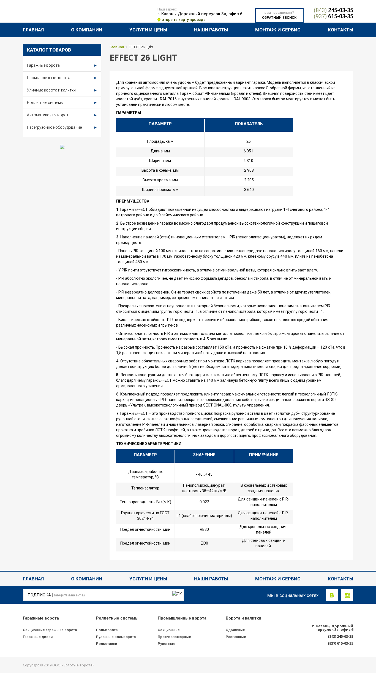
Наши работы (211, 29)
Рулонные (166, 644)
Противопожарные (174, 637)
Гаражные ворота (62, 65)
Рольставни (106, 644)
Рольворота (107, 630)
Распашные (236, 637)
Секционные (169, 630)
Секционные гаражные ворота (50, 630)
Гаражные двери (38, 637)
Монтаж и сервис (278, 29)
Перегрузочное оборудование (62, 127)
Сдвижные (235, 630)
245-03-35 (333, 10)
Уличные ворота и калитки (62, 90)
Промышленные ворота (62, 78)
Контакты (340, 29)
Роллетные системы (62, 102)
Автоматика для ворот (62, 115)
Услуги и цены (148, 29)
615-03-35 (333, 16)
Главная (33, 29)
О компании (86, 29)
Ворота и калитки (243, 618)
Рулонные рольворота (116, 637)
